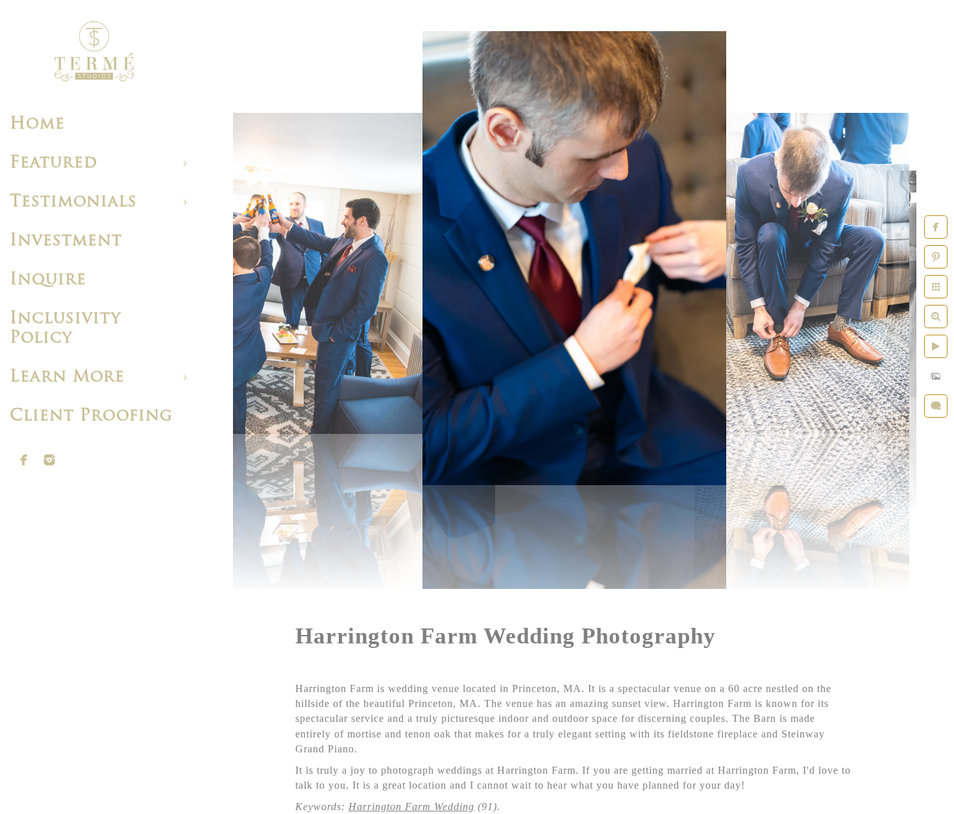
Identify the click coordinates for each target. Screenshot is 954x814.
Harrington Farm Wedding (411, 806)
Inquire (48, 280)
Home (37, 124)
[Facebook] (24, 460)
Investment (66, 241)
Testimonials (73, 202)
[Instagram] (49, 460)
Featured (53, 163)
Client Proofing (91, 416)
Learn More (67, 377)
